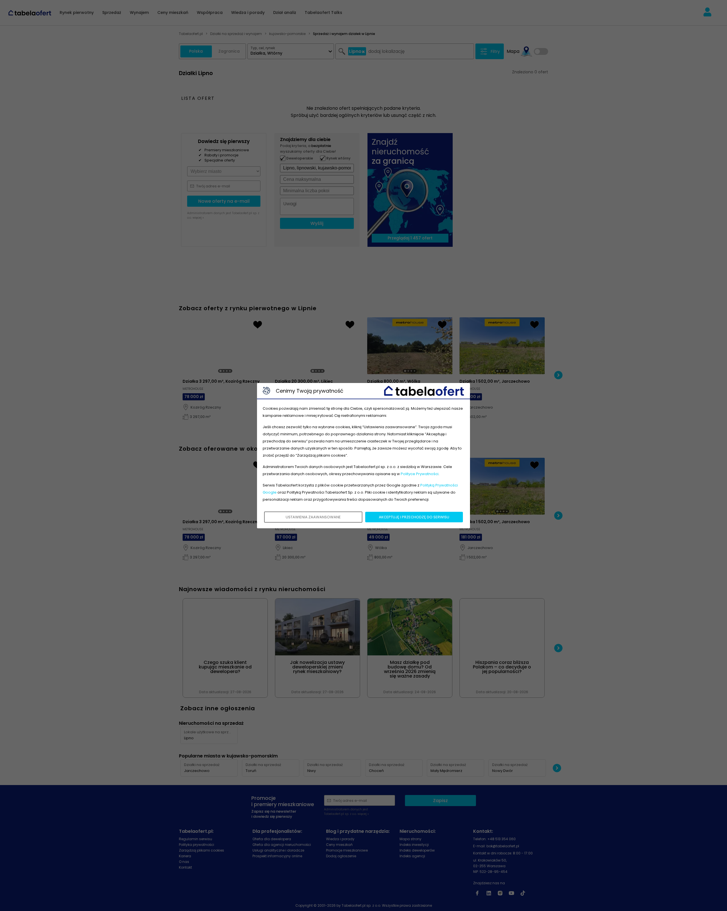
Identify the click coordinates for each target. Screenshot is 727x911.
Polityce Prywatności (419, 474)
